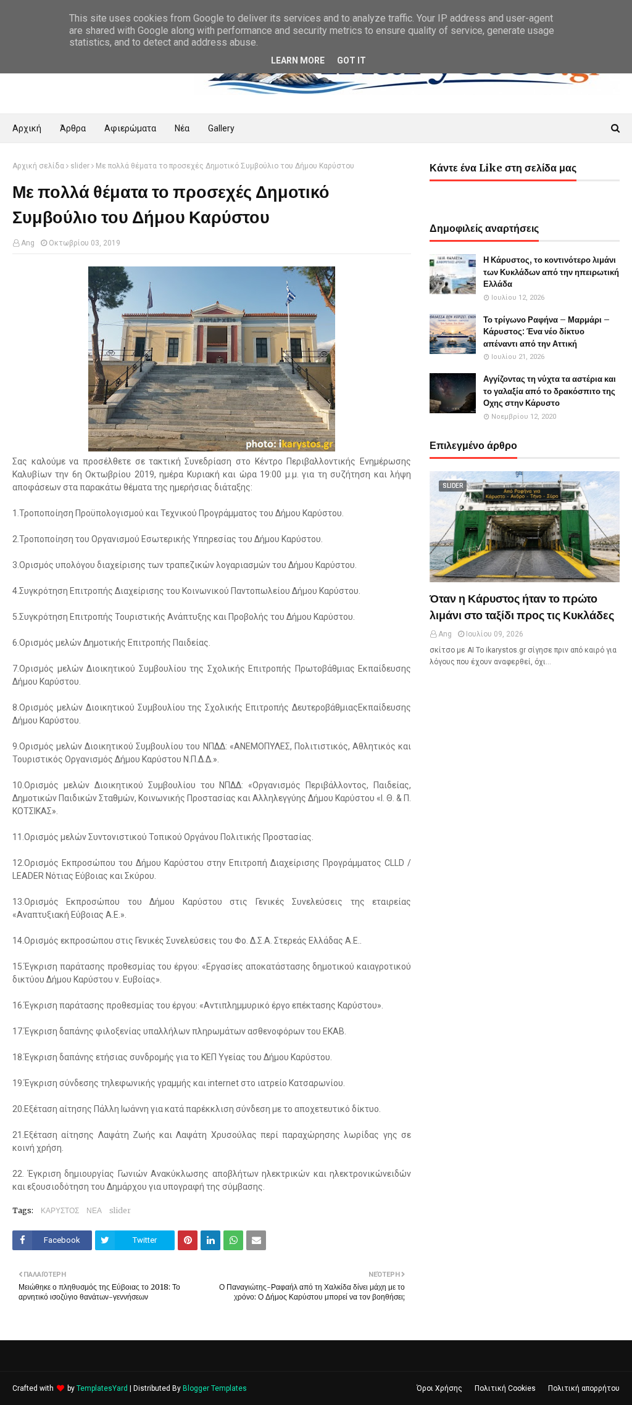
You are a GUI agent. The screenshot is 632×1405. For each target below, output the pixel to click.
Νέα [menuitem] (182, 128)
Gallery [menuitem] (221, 128)
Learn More (298, 60)
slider (79, 166)
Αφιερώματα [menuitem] (130, 128)
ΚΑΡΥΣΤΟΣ (60, 1210)
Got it (351, 60)
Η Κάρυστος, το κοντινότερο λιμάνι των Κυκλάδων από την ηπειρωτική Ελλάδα (551, 272)
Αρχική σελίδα (38, 166)
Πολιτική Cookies (505, 1388)
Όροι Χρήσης (439, 1388)
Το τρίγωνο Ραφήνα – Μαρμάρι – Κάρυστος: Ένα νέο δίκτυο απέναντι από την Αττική (546, 332)
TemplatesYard (102, 1388)
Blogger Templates (215, 1388)
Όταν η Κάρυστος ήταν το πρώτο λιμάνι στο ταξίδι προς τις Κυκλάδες (522, 606)
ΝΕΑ (94, 1210)
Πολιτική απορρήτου (584, 1388)
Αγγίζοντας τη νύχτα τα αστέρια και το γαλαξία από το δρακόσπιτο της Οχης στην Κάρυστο (549, 391)
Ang (28, 243)
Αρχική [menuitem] (26, 128)
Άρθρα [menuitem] (73, 128)
